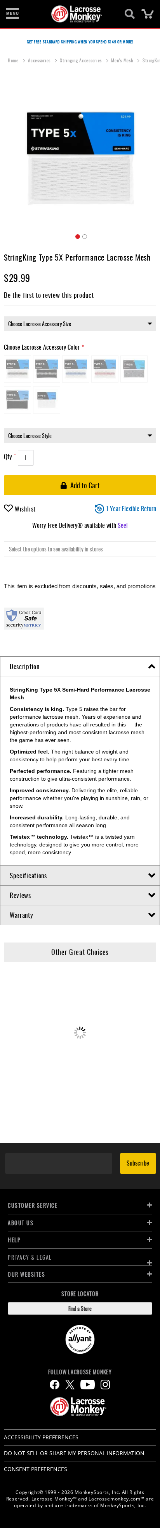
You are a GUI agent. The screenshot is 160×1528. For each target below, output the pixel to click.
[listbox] (80, 323)
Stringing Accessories (81, 60)
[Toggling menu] (12, 14)
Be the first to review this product (49, 295)
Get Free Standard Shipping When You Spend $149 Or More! (80, 42)
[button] (76, 235)
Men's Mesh (122, 60)
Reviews (20, 895)
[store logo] (75, 13)
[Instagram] (105, 1384)
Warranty (21, 915)
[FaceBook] (54, 1384)
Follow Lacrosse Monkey (79, 1372)
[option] (17, 369)
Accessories (40, 60)
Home (14, 60)
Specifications (28, 875)
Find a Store (80, 1308)
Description (25, 666)
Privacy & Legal (30, 1257)
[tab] (80, 666)
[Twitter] (70, 1384)
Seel (123, 525)
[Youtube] (87, 1384)
